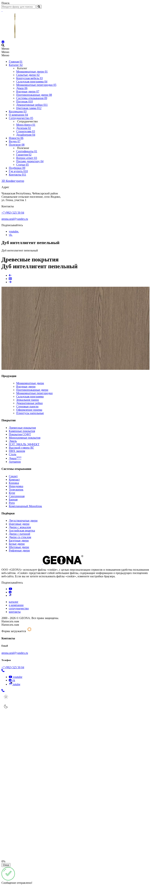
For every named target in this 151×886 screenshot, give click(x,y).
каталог (13, 601)
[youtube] (10, 588)
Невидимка (16, 486)
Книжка (14, 482)
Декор (15, 458)
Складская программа (30, 396)
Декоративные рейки (29, 403)
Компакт (14, 479)
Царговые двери (19, 523)
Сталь (12, 454)
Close (6, 865)
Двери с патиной (19, 533)
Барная (13, 499)
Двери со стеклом (20, 537)
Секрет (13, 476)
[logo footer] (42, 563)
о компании (16, 605)
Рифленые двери (19, 550)
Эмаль (13, 441)
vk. (11, 234)
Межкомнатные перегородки (34, 393)
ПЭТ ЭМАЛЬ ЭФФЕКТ (24, 444)
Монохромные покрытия (24, 437)
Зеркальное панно (27, 399)
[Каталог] (2, 42)
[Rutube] (10, 595)
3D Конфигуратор (12, 180)
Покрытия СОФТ (20, 434)
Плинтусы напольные (30, 413)
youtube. (14, 231)
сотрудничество (19, 608)
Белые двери (17, 543)
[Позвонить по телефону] (2, 670)
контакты (15, 611)
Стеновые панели (27, 406)
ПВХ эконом (17, 451)
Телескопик (16, 489)
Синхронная (16, 496)
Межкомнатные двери (30, 383)
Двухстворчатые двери (23, 520)
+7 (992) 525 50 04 (12, 212)
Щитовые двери (19, 547)
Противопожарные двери (32, 389)
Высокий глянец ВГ (21, 447)
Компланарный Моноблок (25, 506)
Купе (12, 492)
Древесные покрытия (22, 427)
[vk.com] (10, 592)
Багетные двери (19, 540)
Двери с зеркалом (20, 527)
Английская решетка (22, 530)
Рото (12, 502)
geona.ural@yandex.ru (14, 218)
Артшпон (15, 461)
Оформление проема (29, 409)
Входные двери (26, 386)
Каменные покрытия (22, 431)
